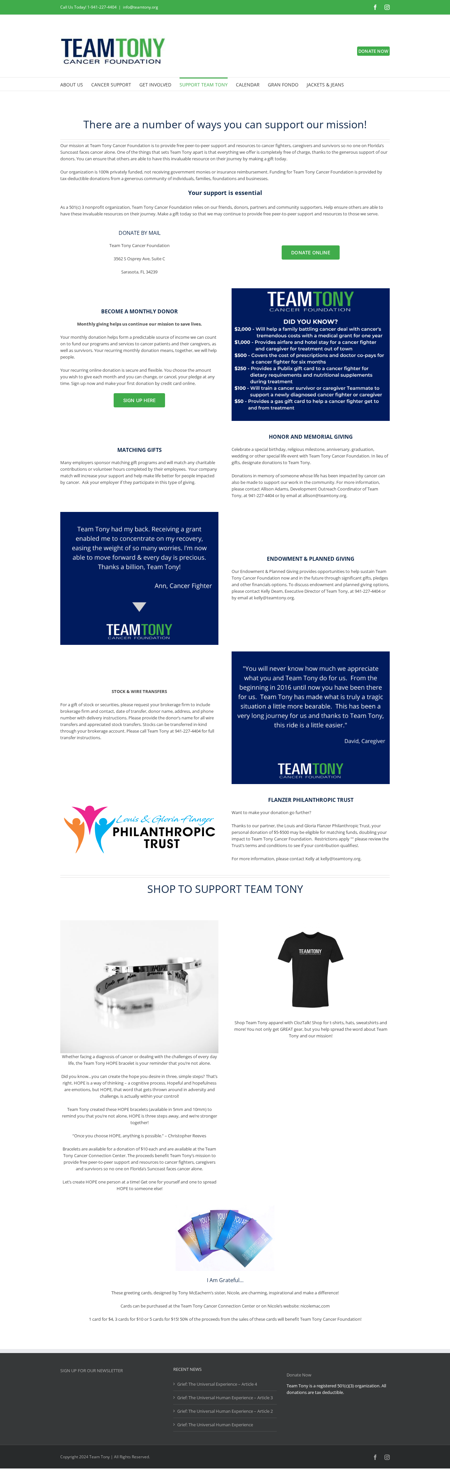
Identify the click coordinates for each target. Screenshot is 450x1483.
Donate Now (299, 1375)
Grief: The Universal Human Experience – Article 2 (225, 1411)
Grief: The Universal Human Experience (215, 1425)
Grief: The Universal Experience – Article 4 (217, 1384)
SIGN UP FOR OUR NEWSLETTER (91, 1370)
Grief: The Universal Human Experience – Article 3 (225, 1398)
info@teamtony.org (140, 7)
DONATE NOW (373, 51)
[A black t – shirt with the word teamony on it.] (310, 922)
